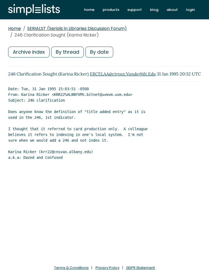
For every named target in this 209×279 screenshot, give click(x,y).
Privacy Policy (107, 267)
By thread (67, 51)
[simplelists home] (34, 9)
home (89, 9)
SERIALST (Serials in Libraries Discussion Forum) (77, 28)
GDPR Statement (140, 267)
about (172, 9)
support (134, 9)
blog (154, 9)
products (111, 9)
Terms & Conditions (71, 267)
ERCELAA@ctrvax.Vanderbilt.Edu (123, 74)
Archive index (29, 51)
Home (14, 28)
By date (99, 51)
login (190, 9)
